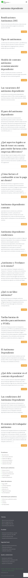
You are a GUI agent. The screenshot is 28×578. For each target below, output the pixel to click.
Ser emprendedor (5, 504)
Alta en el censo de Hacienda (8, 520)
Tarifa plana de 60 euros (7, 547)
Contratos (4, 502)
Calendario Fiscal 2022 (6, 463)
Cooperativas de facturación (8, 473)
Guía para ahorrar (6, 470)
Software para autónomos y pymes (9, 499)
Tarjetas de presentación (7, 477)
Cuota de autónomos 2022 (7, 536)
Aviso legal (13, 568)
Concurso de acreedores (7, 460)
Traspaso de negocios (6, 458)
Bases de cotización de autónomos (9, 545)
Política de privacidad (19, 568)
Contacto (2, 568)
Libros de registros (6, 475)
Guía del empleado (6, 492)
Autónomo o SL (5, 489)
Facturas (4, 501)
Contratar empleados (6, 485)
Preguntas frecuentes (6, 491)
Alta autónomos (5, 455)
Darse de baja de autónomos (8, 525)
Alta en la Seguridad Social (7, 522)
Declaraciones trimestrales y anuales (9, 533)
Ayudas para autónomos (7, 558)
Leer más (24, 31)
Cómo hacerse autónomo (7, 456)
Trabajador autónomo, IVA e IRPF (9, 534)
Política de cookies (11, 570)
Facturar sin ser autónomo (7, 472)
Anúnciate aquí (7, 568)
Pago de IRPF (4, 483)
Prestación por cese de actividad (8, 549)
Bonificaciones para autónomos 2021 (10, 560)
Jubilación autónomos (6, 550)
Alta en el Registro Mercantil (7, 523)
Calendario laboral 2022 (7, 462)
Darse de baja (5, 487)
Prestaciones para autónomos (8, 561)
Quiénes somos (4, 570)
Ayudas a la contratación (7, 563)
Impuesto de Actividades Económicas (9, 538)
